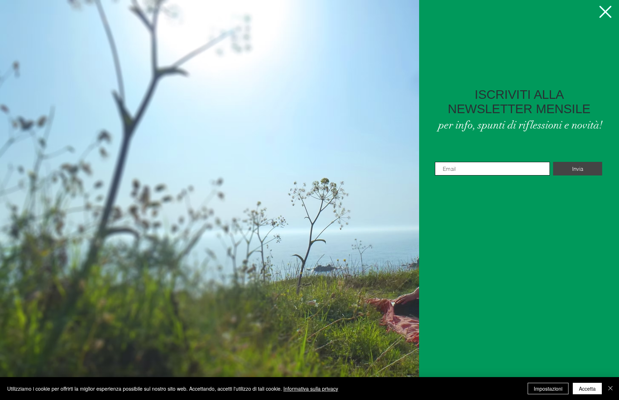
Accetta (587, 388)
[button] (605, 12)
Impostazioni (548, 388)
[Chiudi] (610, 388)
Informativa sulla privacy (310, 388)
